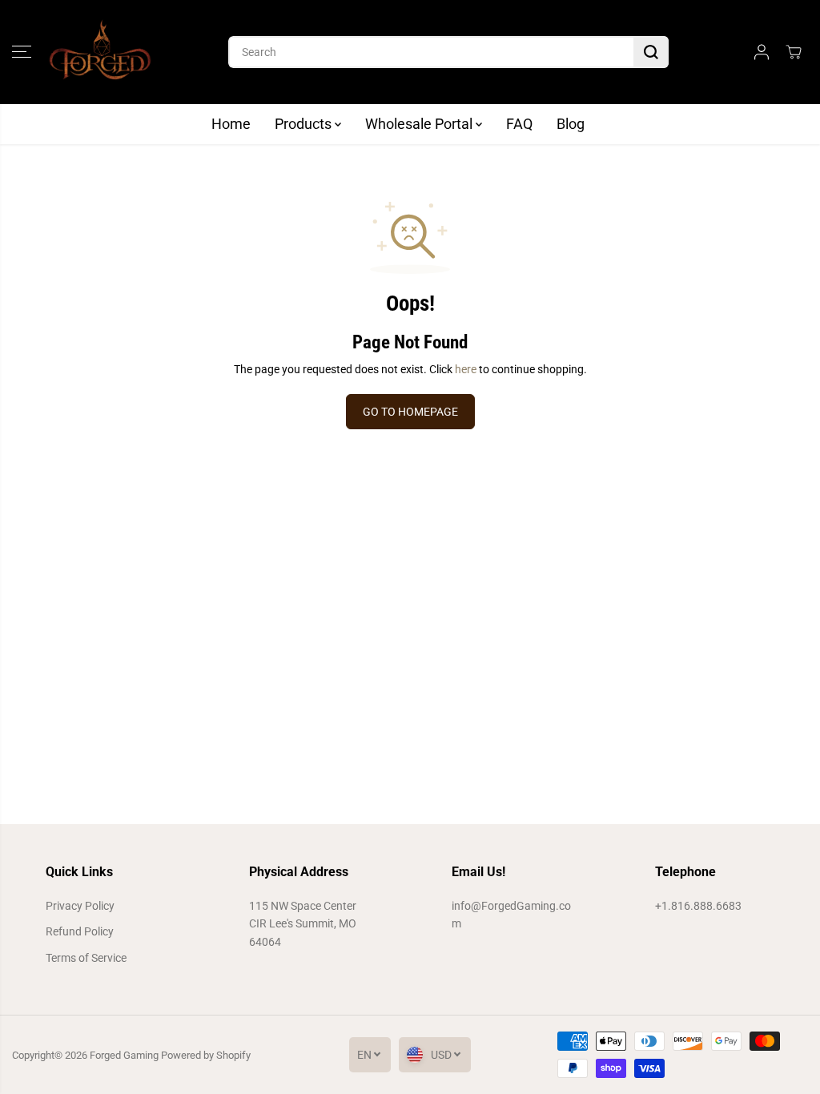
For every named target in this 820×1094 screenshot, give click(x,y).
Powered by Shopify (206, 1055)
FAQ (519, 123)
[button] (21, 52)
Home (231, 123)
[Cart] (793, 52)
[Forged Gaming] (100, 52)
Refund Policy (80, 931)
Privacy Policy (80, 905)
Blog (571, 123)
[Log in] (761, 52)
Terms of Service (86, 957)
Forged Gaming (124, 1055)
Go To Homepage (410, 411)
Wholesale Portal (420, 123)
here (465, 369)
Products (305, 123)
